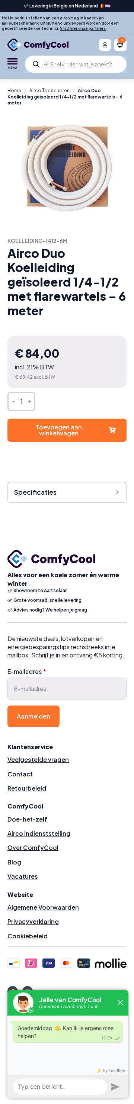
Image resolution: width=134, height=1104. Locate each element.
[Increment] (29, 401)
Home (14, 90)
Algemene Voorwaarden (43, 907)
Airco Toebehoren (49, 90)
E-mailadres (26, 672)
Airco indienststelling (38, 833)
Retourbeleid (26, 788)
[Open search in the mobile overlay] (76, 64)
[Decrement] (13, 401)
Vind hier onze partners (83, 28)
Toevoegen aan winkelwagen (59, 430)
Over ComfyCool (32, 847)
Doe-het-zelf (27, 819)
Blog (14, 862)
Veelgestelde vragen (38, 759)
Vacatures (22, 876)
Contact (20, 774)
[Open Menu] (12, 64)
